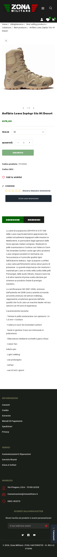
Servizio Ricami (9, 459)
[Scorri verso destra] (33, 108)
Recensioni (34, 219)
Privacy (5, 432)
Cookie (5, 410)
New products (20, 27)
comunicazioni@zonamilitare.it (23, 494)
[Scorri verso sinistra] (23, 108)
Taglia (5, 131)
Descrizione (13, 219)
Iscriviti (46, 526)
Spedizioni (7, 426)
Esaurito (18, 152)
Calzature (6, 27)
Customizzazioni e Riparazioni (16, 454)
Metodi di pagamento (12, 421)
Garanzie (6, 416)
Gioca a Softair (9, 465)
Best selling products (36, 24)
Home (4, 24)
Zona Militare (16, 545)
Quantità (7, 142)
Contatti (6, 405)
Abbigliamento (17, 24)
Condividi (10, 186)
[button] (43, 9)
